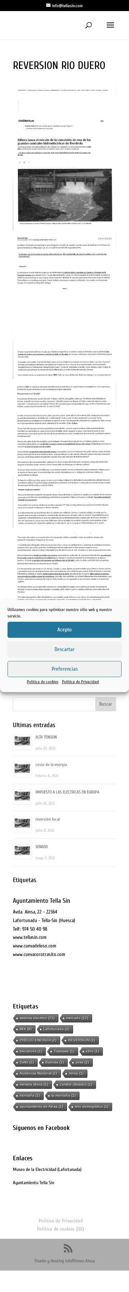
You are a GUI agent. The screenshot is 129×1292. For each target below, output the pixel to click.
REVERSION (81, 1040)
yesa (82, 1062)
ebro (92, 1051)
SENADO (41, 846)
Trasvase (64, 1051)
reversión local (47, 819)
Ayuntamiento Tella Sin (33, 1182)
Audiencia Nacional (38, 1073)
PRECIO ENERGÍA (38, 1040)
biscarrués (31, 1051)
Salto (27, 1062)
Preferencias (65, 669)
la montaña (64, 1095)
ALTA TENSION (46, 737)
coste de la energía (51, 764)
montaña (30, 1095)
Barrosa (55, 1062)
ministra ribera (34, 1084)
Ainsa (76, 1073)
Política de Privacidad (80, 681)
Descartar (64, 649)
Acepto (64, 630)
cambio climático (76, 1084)
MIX (26, 1029)
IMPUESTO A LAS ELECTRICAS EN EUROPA (67, 792)
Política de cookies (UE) (60, 1229)
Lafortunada (56, 1029)
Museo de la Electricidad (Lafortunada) (47, 1169)
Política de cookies (42, 681)
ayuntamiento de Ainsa (41, 1106)
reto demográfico (91, 1106)
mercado (77, 1018)
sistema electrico (37, 1018)
